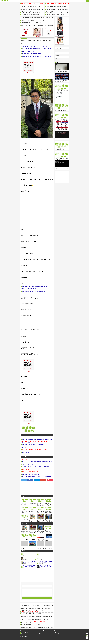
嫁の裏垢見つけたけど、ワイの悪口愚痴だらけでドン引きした (48, 504)
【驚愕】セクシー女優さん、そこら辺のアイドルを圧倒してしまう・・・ (57, 14)
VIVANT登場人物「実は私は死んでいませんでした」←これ (30, 624)
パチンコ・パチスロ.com (24, 632)
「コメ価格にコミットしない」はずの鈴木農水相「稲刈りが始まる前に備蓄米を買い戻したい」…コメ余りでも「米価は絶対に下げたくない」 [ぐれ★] (37, 466)
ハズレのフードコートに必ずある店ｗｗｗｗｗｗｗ (30, 464)
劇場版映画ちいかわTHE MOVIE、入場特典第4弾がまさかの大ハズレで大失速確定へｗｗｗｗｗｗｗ (37, 616)
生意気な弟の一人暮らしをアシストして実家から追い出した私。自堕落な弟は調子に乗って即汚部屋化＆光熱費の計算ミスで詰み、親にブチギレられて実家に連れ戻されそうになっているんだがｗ (37, 627)
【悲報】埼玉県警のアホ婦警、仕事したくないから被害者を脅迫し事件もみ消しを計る (35, 441)
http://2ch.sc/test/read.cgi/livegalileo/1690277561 (30, 406)
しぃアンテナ (39, 632)
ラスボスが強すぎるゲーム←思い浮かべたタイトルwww (30, 622)
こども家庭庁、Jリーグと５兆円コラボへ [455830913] (24, 540)
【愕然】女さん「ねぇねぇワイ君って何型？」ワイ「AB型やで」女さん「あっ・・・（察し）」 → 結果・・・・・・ (32, 6)
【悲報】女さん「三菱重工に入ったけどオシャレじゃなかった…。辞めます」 (34, 442)
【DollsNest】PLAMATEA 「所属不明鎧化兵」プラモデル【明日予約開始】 (33, 621)
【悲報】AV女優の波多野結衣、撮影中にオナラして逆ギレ (31, 474)
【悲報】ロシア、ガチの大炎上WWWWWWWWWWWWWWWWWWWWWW (34, 477)
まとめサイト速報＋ (40, 634)
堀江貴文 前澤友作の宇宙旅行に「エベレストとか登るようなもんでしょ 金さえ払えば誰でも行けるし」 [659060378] (48, 541)
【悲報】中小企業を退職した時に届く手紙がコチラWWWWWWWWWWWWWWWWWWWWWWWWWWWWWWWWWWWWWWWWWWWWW (37, 439)
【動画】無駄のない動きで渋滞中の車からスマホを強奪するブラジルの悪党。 (33, 614)
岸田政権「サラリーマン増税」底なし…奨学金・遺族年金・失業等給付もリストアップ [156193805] (24, 549)
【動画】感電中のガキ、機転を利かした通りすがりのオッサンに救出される (34, 291)
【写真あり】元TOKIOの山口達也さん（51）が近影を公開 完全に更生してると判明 (37, 41)
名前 (22, 583)
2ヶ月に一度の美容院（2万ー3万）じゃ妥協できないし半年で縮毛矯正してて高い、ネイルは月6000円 (32, 3)
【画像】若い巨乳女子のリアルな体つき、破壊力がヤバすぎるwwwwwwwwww (34, 286)
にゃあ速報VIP (23, 634)
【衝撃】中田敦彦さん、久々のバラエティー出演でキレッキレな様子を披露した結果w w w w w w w (57, 12)
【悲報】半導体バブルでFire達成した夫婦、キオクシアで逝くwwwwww (33, 444)
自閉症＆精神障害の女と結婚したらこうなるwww (30, 288)
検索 (56, 58)
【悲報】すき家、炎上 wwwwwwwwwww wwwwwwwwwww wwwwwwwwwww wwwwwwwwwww (37, 459)
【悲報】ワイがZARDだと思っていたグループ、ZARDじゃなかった (32, 22)
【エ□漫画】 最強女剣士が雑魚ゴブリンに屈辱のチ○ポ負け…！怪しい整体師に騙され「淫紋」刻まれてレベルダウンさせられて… (37, 17)
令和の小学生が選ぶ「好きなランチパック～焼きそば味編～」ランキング (40, 520)
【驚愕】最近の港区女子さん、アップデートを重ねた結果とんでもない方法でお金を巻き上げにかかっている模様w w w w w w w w (37, 605)
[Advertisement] (37, 575)
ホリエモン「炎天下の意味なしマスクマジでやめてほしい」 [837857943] (40, 548)
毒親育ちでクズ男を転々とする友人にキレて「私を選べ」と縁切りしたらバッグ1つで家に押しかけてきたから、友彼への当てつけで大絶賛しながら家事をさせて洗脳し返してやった (37, 56)
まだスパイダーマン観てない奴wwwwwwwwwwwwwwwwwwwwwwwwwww (34, 463)
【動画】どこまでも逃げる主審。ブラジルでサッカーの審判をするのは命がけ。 (33, 613)
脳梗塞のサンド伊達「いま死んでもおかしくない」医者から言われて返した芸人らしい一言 (57, 9)
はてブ (36, 480)
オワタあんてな (40, 633)
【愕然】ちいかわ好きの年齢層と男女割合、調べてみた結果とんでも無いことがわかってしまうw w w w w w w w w (37, 603)
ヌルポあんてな (57, 633)
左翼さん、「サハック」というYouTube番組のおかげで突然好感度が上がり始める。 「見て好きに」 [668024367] (37, 461)
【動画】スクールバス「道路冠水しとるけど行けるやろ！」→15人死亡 (48, 531)
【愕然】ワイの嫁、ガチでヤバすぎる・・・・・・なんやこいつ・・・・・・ (32, 4)
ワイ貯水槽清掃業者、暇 (32, 503)
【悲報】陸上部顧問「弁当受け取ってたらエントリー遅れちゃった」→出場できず (35, 449)
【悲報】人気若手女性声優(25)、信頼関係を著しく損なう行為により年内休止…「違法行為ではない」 (32, 12)
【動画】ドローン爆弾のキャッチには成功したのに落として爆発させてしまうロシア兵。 (35, 619)
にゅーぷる (56, 634)
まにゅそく (22, 633)
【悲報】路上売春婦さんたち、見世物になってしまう (30, 471)
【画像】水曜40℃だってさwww (27, 447)
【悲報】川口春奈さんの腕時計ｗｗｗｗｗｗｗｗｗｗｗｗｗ (32, 520)
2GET (55, 632)
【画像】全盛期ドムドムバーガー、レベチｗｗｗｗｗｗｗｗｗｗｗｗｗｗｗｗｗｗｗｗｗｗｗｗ (37, 452)
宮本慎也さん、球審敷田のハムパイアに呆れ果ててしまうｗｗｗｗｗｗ (32, 9)
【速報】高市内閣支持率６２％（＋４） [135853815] (30, 446)
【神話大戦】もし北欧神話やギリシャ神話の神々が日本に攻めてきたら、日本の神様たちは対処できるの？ (37, 289)
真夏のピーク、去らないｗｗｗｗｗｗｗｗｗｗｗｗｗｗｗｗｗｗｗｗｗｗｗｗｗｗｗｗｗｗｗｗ (57, 11)
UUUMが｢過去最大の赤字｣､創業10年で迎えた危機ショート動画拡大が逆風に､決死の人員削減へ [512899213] (48, 549)
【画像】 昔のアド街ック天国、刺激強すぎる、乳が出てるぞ (30, 14)
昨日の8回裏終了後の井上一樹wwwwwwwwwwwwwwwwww (31, 11)
